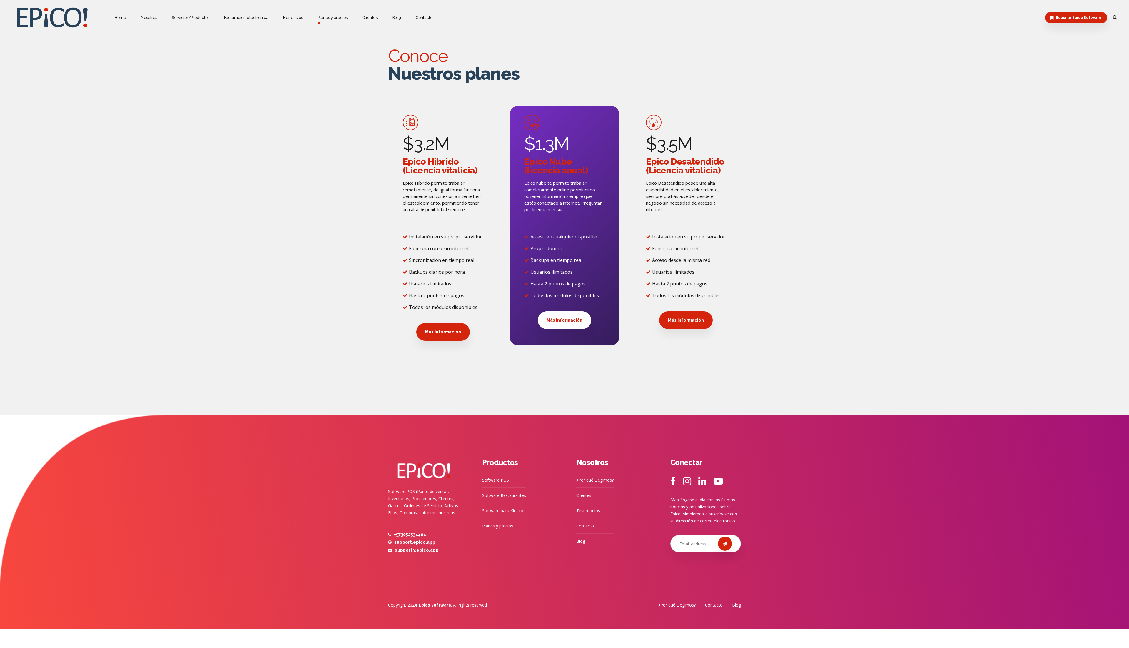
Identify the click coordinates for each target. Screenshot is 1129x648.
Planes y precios (333, 17)
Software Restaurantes (504, 495)
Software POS (495, 480)
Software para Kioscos (503, 510)
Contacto (424, 17)
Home (120, 17)
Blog (396, 17)
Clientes (370, 17)
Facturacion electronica (246, 17)
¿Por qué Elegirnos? (595, 480)
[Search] (1115, 17)
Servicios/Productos (190, 17)
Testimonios (588, 510)
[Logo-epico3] (423, 468)
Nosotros (149, 17)
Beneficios (293, 17)
